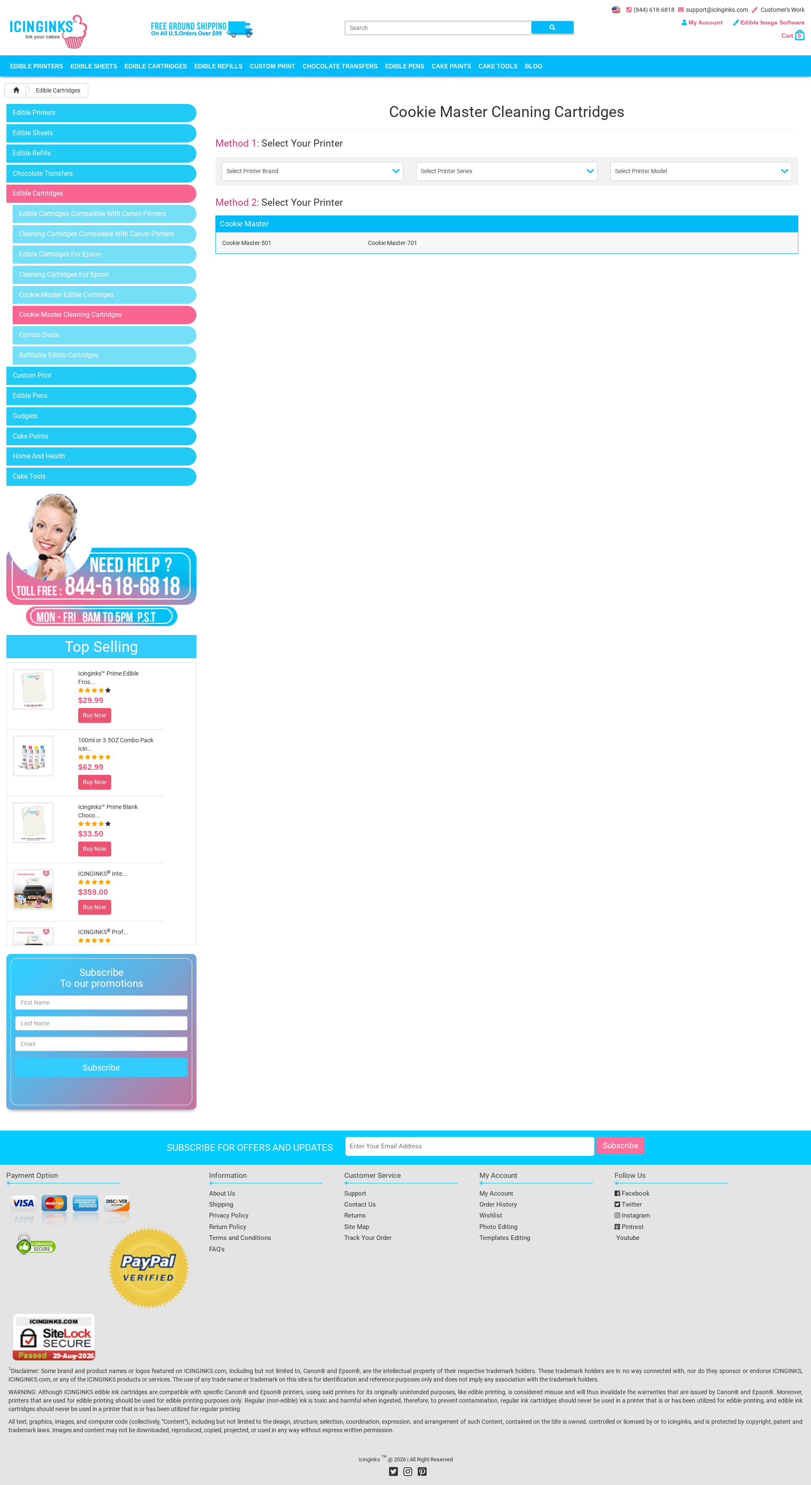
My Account (705, 22)
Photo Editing (498, 1227)
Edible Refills (218, 66)
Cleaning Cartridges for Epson (64, 274)
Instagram (635, 1215)
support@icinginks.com (717, 9)
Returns (355, 1215)
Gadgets (25, 416)
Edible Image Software (772, 22)
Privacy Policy (228, 1215)
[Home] (16, 90)
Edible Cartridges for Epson (60, 254)
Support (355, 1193)
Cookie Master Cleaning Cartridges (70, 315)
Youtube (627, 1238)
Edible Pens (404, 66)
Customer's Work (782, 9)
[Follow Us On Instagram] (407, 1471)
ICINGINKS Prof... (103, 932)
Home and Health (39, 456)
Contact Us (360, 1204)
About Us (222, 1193)
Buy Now (94, 715)
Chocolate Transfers (340, 66)
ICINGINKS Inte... (102, 873)
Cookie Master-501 (247, 243)
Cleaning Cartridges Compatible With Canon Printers (96, 234)
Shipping (221, 1204)
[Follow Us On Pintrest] (422, 1471)
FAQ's (217, 1249)
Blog (533, 66)
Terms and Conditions (240, 1238)
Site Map (356, 1227)
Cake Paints (451, 66)
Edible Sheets (94, 66)
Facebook (635, 1193)
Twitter (631, 1204)
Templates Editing (504, 1238)
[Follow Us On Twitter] (393, 1471)
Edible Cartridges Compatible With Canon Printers (92, 214)
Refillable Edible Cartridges (58, 355)
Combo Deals (39, 335)
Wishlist (490, 1215)
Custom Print (272, 66)
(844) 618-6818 (654, 9)
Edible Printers (36, 66)
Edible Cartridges (156, 66)
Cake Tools (498, 66)
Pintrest (632, 1227)
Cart (791, 35)
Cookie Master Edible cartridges (66, 295)
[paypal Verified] (149, 1269)
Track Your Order (368, 1238)
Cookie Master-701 (392, 243)
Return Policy (227, 1227)
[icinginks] (48, 30)
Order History (498, 1204)
